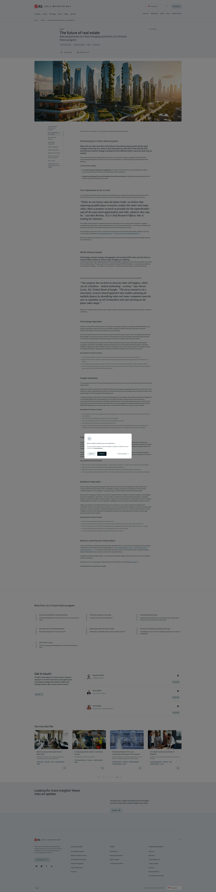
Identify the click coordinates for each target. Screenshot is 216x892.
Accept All (101, 454)
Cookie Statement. (98, 448)
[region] (108, 446)
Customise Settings (123, 454)
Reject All (91, 454)
